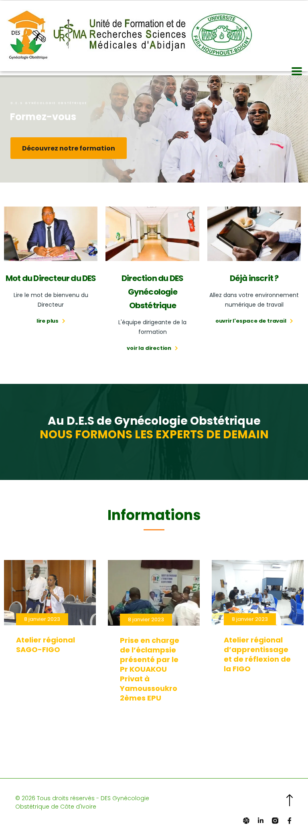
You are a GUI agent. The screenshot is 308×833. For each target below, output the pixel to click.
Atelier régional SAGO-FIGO (45, 644)
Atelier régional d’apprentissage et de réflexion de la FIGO (257, 654)
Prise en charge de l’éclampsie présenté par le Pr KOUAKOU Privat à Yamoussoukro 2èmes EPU (149, 669)
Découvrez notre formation (68, 148)
